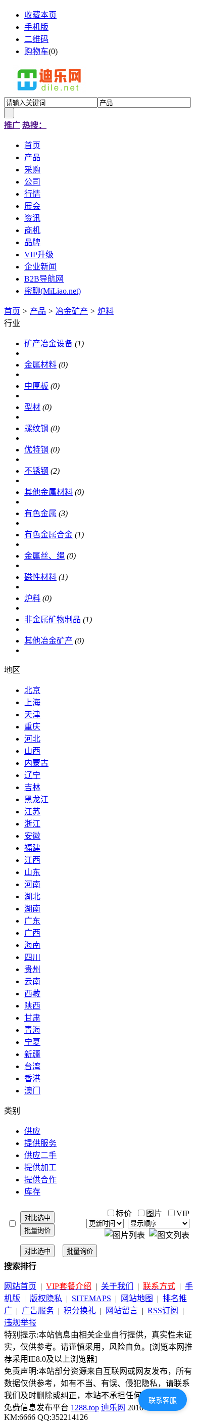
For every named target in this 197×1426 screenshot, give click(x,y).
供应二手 (40, 1155)
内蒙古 (36, 763)
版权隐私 (46, 1298)
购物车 (36, 51)
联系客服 (163, 1400)
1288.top (85, 1407)
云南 (32, 981)
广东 (32, 920)
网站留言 (122, 1310)
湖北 (32, 896)
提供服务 (40, 1143)
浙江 (32, 823)
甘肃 (32, 1018)
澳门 (32, 1090)
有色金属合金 (48, 534)
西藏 (32, 993)
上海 (32, 702)
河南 (32, 884)
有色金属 (40, 513)
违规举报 (20, 1322)
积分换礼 (80, 1310)
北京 (32, 690)
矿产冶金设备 (48, 343)
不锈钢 (36, 471)
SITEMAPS (91, 1298)
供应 (32, 1131)
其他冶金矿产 (48, 640)
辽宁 (32, 775)
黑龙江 (36, 799)
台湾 (32, 1066)
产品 (38, 311)
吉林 (32, 787)
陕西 (32, 1005)
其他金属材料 (48, 492)
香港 (32, 1078)
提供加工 (40, 1167)
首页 (12, 311)
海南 (32, 945)
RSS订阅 (162, 1310)
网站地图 (137, 1298)
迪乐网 (113, 1407)
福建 (32, 848)
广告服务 (38, 1310)
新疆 (32, 1054)
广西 (32, 933)
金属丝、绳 (44, 555)
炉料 (105, 311)
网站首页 (20, 1286)
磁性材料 (40, 577)
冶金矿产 (72, 311)
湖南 (32, 908)
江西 (32, 860)
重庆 (32, 726)
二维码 (36, 39)
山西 (32, 751)
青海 (32, 1030)
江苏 (32, 811)
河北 (32, 738)
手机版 (36, 27)
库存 (32, 1191)
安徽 (32, 836)
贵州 (32, 969)
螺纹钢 (36, 428)
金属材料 (40, 364)
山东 (32, 872)
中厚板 (36, 386)
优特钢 (36, 449)
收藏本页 (40, 15)
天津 (32, 714)
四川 (32, 957)
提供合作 (40, 1179)
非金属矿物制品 (52, 619)
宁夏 (32, 1042)
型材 (32, 407)
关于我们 (117, 1286)
